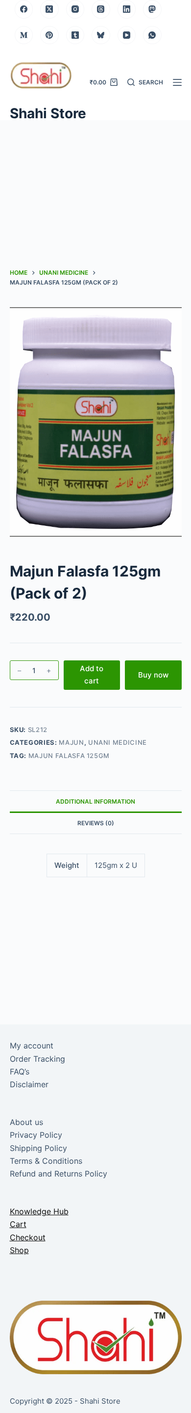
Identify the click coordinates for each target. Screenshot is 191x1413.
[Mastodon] (152, 9)
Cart (18, 1224)
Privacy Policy (36, 1135)
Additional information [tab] (95, 801)
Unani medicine (117, 742)
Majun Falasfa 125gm (69, 755)
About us (26, 1122)
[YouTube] (127, 35)
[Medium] (24, 35)
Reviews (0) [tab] (95, 823)
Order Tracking (37, 1059)
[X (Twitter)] (49, 9)
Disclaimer (29, 1084)
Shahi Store (48, 113)
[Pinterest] (49, 35)
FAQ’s (19, 1071)
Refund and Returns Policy (58, 1173)
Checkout (28, 1237)
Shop (19, 1250)
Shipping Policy (38, 1148)
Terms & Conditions (46, 1161)
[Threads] (101, 9)
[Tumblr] (75, 35)
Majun (71, 742)
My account (31, 1045)
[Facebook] (24, 9)
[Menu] (177, 82)
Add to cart (91, 674)
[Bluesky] (101, 35)
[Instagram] (75, 9)
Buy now (153, 675)
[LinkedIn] (127, 9)
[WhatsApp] (152, 35)
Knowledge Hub (39, 1211)
